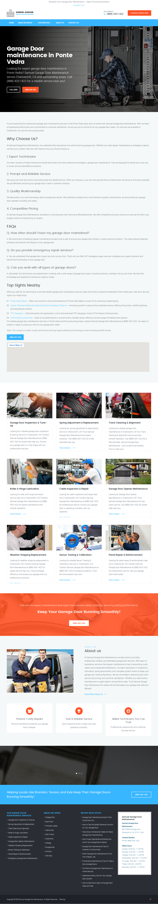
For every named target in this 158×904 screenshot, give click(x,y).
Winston (48, 851)
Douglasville (49, 847)
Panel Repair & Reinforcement (19, 854)
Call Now (13, 90)
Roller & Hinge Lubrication (18, 833)
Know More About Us (94, 694)
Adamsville (49, 830)
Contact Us (78, 5)
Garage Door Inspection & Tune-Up (21, 820)
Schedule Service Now (139, 13)
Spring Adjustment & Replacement (21, 824)
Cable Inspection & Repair (18, 837)
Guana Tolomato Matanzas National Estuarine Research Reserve (38, 305)
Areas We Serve (25, 22)
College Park (50, 817)
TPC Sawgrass (16, 313)
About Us (60, 22)
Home (11, 22)
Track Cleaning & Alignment (18, 828)
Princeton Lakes (51, 826)
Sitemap (62, 899)
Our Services (44, 22)
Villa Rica (48, 855)
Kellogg (48, 843)
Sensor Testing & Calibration (19, 850)
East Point (49, 821)
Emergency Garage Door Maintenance (22, 858)
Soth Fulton (49, 834)
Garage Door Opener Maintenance (21, 841)
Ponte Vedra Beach (18, 301)
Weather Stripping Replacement (20, 845)
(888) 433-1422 (115, 13)
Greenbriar (49, 838)
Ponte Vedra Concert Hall (21, 317)
